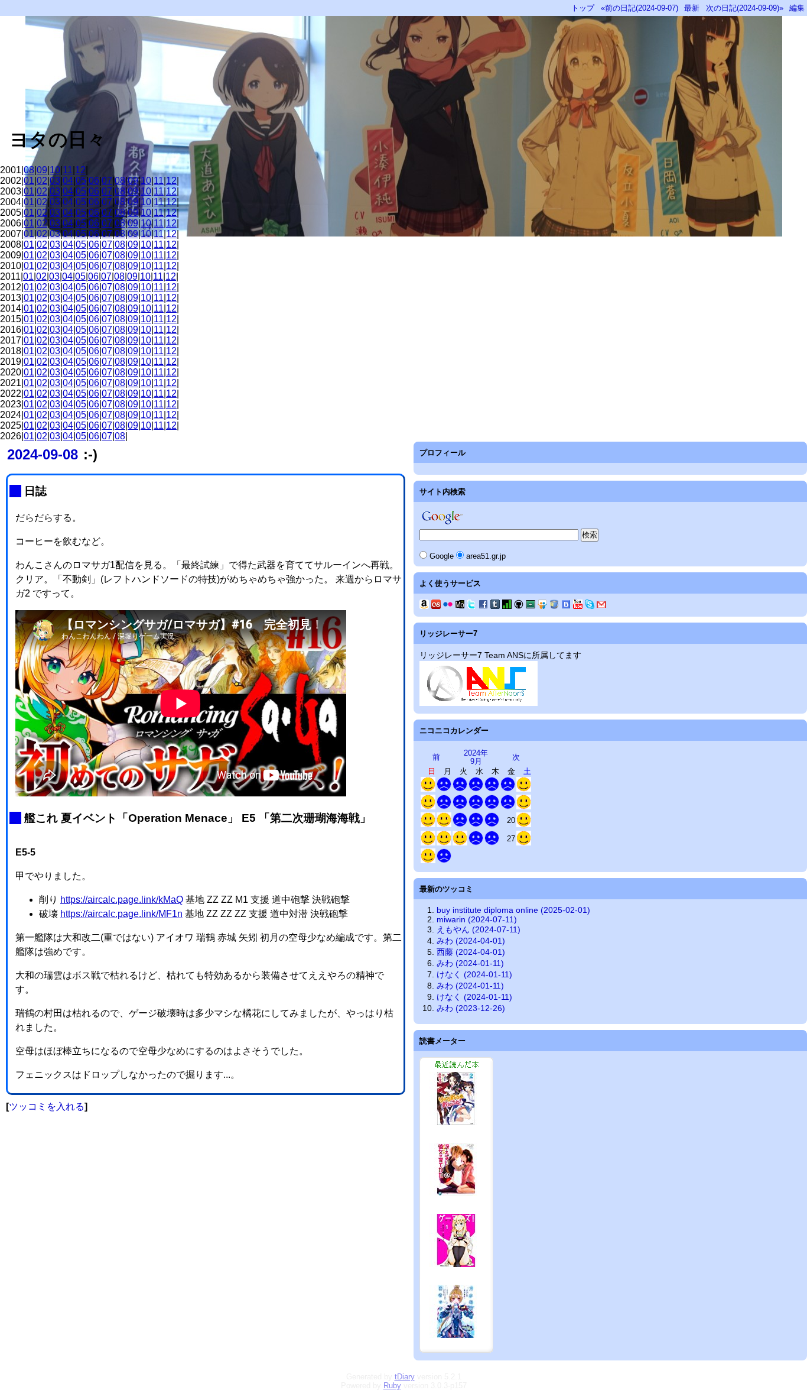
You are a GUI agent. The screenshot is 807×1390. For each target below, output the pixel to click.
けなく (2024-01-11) (474, 974)
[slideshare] (542, 606)
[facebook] (483, 606)
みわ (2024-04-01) (471, 940)
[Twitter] (471, 606)
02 (42, 181)
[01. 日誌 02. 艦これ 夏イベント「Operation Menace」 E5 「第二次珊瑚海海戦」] (428, 806)
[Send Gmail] (601, 606)
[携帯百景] (459, 606)
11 (68, 170)
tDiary (405, 1376)
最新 (691, 8)
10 (55, 170)
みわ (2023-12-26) (471, 1008)
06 (94, 181)
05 (81, 181)
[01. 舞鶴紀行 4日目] (460, 842)
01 (29, 181)
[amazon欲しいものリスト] (424, 606)
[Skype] (589, 606)
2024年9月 (476, 757)
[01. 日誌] (428, 789)
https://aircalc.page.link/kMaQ (121, 900)
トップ (582, 8)
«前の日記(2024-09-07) (639, 8)
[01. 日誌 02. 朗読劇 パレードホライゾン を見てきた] (523, 806)
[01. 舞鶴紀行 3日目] (444, 842)
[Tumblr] (495, 606)
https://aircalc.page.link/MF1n (121, 914)
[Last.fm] (436, 606)
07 (107, 181)
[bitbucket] (554, 606)
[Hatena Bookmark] (566, 606)
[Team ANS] (478, 703)
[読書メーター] (507, 606)
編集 (797, 8)
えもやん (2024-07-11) (478, 929)
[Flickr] (448, 606)
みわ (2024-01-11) (470, 963)
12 (80, 170)
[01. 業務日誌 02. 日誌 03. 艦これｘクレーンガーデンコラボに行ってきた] (523, 842)
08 (29, 170)
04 (68, 181)
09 (42, 170)
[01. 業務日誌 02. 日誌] (444, 789)
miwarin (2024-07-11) (477, 919)
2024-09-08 (42, 454)
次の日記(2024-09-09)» (744, 8)
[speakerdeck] (530, 606)
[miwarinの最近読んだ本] (456, 1350)
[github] (518, 606)
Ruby (392, 1385)
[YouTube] (578, 606)
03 (55, 181)
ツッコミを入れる (46, 1106)
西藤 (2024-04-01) (471, 952)
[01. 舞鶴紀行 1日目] (523, 824)
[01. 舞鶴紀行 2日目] (428, 842)
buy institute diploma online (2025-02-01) (513, 910)
